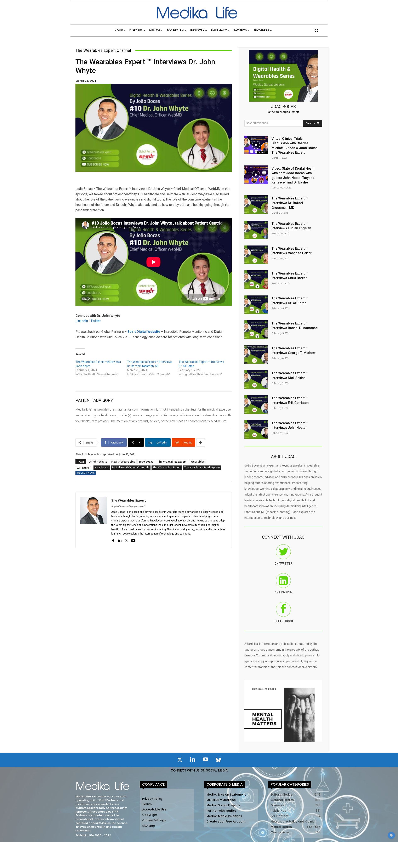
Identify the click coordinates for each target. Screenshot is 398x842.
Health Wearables (123, 461)
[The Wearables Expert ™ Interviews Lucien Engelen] (256, 230)
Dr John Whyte (98, 461)
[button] (317, 30)
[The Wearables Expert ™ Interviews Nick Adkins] (256, 379)
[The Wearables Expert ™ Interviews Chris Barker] (256, 279)
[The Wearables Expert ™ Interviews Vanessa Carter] (256, 254)
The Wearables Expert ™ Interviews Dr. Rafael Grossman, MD (290, 203)
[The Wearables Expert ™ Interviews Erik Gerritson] (256, 404)
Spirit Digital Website (143, 332)
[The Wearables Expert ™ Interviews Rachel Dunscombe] (256, 329)
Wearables (198, 461)
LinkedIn (81, 321)
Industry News (86, 472)
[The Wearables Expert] (93, 520)
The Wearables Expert (171, 461)
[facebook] (113, 540)
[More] (200, 442)
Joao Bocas (146, 461)
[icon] (180, 760)
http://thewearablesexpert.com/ (127, 506)
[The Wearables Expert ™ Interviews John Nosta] (256, 429)
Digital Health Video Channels (130, 467)
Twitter (96, 321)
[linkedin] (120, 540)
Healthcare (102, 467)
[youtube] (133, 540)
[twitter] (126, 540)
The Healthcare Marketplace (202, 467)
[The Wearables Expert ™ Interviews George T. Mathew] (256, 354)
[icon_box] (283, 557)
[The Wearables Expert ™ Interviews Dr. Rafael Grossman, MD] (256, 204)
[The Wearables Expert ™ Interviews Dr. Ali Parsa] (256, 304)
